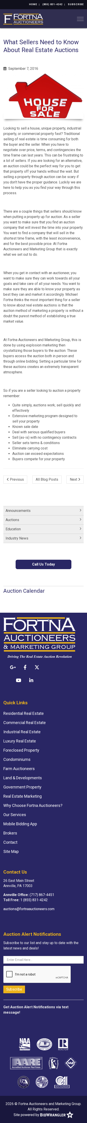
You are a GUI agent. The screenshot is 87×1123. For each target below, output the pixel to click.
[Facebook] (25, 667)
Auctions (12, 520)
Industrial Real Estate (22, 731)
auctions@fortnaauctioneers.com (28, 909)
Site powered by (27, 1115)
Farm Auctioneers (19, 768)
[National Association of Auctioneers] (24, 1044)
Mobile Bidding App (20, 823)
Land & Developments (22, 777)
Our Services (14, 814)
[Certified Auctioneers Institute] (62, 1081)
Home (33, 4)
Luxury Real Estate (19, 741)
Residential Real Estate (23, 713)
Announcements (18, 511)
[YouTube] (18, 680)
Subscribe (76, 4)
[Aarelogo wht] (26, 1063)
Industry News (17, 538)
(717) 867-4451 (42, 895)
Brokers (10, 833)
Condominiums (17, 759)
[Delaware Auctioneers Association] (53, 1063)
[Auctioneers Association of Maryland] (42, 1081)
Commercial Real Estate (24, 722)
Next (74, 479)
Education (13, 529)
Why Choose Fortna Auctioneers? (32, 805)
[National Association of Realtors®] (63, 1044)
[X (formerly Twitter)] (37, 667)
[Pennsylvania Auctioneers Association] (44, 1044)
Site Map (11, 851)
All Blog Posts (47, 479)
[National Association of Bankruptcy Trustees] (70, 1063)
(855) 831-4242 (52, 4)
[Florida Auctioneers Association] (23, 1081)
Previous (16, 479)
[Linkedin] (31, 680)
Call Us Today (43, 564)
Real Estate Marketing (22, 796)
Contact (10, 842)
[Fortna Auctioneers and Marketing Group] (23, 18)
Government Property (22, 787)
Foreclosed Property (21, 750)
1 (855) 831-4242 (34, 900)
